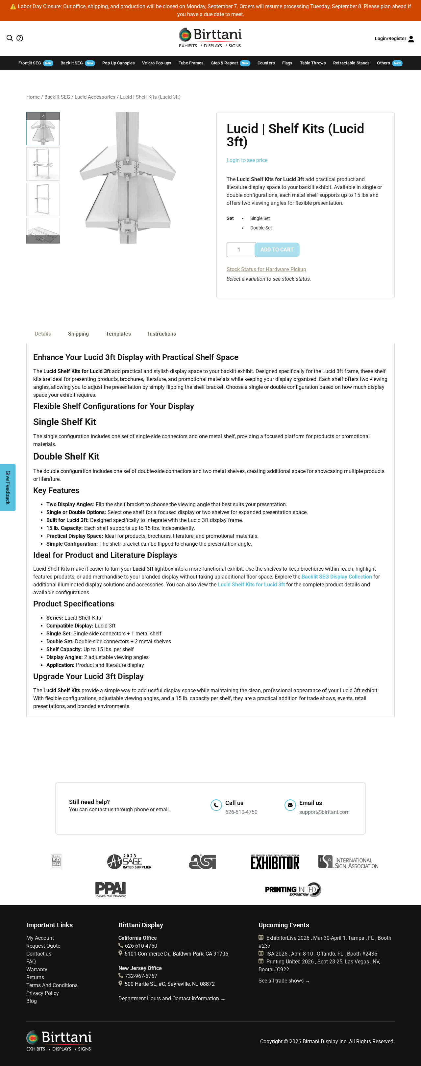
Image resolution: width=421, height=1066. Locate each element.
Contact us (38, 954)
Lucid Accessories (95, 97)
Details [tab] (43, 334)
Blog (31, 1001)
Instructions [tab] (162, 334)
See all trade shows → (284, 981)
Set (230, 218)
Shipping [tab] (78, 334)
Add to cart (277, 250)
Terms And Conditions (52, 985)
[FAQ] (19, 39)
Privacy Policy (42, 993)
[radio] (261, 219)
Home (33, 97)
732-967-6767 (141, 976)
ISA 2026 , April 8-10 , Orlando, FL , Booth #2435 (321, 954)
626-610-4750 (141, 946)
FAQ (31, 962)
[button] (43, 239)
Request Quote (43, 946)
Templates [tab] (118, 334)
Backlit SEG (57, 97)
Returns (35, 977)
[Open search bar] (10, 38)
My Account (40, 938)
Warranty (36, 969)
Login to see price (247, 160)
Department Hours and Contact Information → (172, 998)
